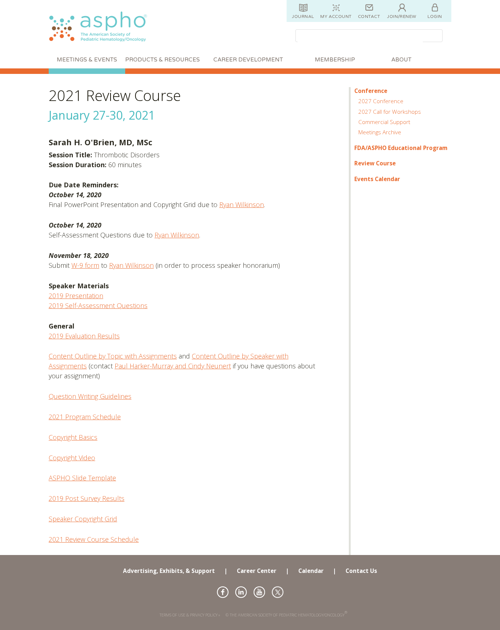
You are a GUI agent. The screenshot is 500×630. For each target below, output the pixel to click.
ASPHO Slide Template (82, 477)
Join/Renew (402, 16)
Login (435, 16)
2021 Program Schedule (85, 416)
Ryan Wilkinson (241, 204)
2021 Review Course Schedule (94, 539)
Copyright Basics (73, 437)
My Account (336, 16)
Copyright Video (72, 457)
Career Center (256, 570)
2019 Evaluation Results (84, 335)
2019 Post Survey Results (86, 498)
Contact (369, 16)
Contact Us (361, 570)
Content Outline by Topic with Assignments (113, 356)
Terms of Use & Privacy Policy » (190, 615)
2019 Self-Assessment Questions (98, 305)
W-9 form (85, 265)
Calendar (311, 570)
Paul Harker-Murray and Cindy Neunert (173, 365)
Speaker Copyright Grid (83, 518)
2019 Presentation (76, 295)
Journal (303, 16)
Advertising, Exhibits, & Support (169, 570)
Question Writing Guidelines (90, 396)
